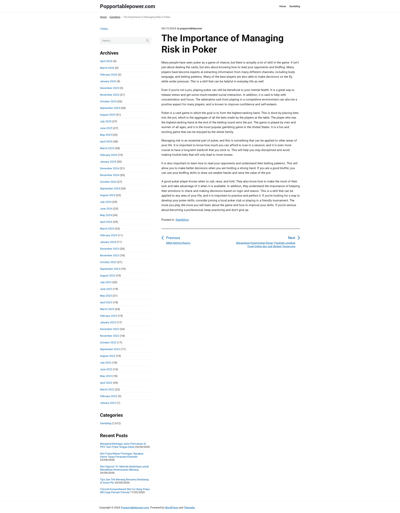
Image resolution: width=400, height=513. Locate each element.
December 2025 (109, 88)
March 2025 (107, 148)
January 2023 (108, 322)
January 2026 (108, 81)
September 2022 (110, 349)
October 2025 (108, 101)
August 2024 (107, 195)
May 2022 (106, 376)
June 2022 (106, 369)
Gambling (294, 6)
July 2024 (106, 201)
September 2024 (110, 188)
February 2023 (108, 315)
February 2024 (108, 235)
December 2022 (109, 329)
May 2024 (106, 215)
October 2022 (108, 342)
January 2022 (108, 402)
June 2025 (106, 128)
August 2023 (107, 275)
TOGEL (104, 28)
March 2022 (107, 389)
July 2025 (106, 121)
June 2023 (106, 289)
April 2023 (106, 302)
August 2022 (107, 355)
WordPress (171, 507)
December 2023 (109, 248)
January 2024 (108, 242)
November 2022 (109, 335)
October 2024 (108, 181)
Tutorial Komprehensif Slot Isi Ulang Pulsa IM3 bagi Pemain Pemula (125, 491)
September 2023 (110, 268)
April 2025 (106, 141)
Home (282, 6)
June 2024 (106, 208)
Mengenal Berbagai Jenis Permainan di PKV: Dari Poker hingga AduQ (123, 445)
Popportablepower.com (135, 507)
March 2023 (107, 309)
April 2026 (106, 61)
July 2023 (106, 282)
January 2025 (108, 161)
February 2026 (108, 74)
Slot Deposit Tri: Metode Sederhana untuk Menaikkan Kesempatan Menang (124, 468)
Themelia (189, 507)
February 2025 (108, 154)
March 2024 (107, 228)
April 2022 (106, 382)
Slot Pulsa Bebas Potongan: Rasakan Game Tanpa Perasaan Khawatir (121, 455)
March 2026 (107, 67)
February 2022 (108, 396)
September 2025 (110, 108)
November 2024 (109, 175)
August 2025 (107, 114)
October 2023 (108, 262)
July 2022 (106, 362)
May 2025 (106, 134)
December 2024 (109, 168)
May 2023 (106, 295)
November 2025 (109, 94)
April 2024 (106, 221)
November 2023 (109, 255)
